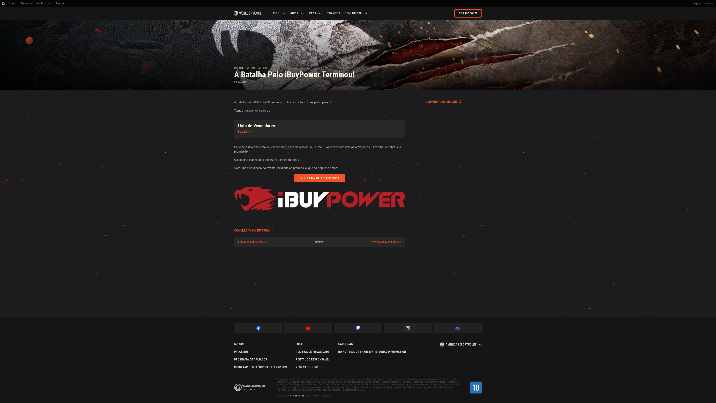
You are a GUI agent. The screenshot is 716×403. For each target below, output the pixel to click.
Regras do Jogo (307, 367)
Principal (238, 68)
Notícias (250, 68)
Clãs (312, 13)
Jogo (275, 13)
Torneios (333, 13)
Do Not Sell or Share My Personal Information (372, 352)
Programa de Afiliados (250, 359)
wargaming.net (251, 387)
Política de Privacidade (312, 352)
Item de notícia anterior (254, 242)
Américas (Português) (461, 344)
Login (696, 3)
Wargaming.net (297, 395)
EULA (299, 344)
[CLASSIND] (476, 387)
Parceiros (241, 352)
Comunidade (353, 13)
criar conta (708, 3)
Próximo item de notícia (385, 242)
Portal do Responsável (312, 359)
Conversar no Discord (441, 102)
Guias (294, 13)
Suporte (240, 344)
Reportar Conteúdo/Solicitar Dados (260, 367)
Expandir (243, 131)
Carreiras (345, 344)
